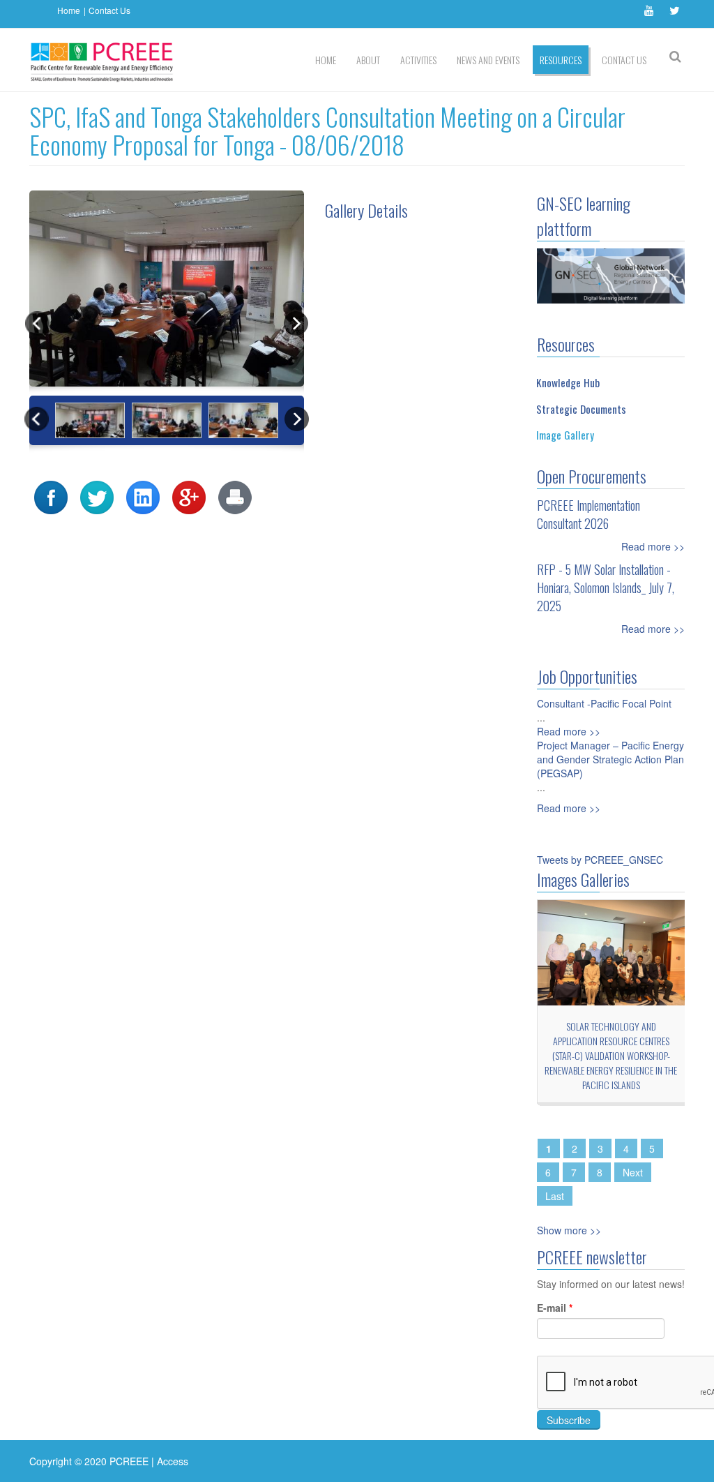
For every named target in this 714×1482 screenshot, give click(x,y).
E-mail (554, 1308)
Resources (561, 59)
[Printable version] (235, 496)
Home (68, 10)
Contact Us (109, 10)
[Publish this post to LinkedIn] (143, 496)
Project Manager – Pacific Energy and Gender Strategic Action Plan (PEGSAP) (610, 759)
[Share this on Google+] (189, 496)
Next (633, 1172)
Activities (418, 59)
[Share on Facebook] (51, 496)
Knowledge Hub (568, 382)
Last (554, 1196)
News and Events (488, 59)
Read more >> (653, 546)
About (368, 59)
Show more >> (569, 1230)
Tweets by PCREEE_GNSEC (600, 860)
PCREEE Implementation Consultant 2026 (588, 514)
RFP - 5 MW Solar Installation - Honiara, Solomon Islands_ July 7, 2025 (605, 587)
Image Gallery (565, 434)
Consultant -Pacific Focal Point (604, 703)
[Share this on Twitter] (97, 496)
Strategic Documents (581, 409)
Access (172, 1461)
